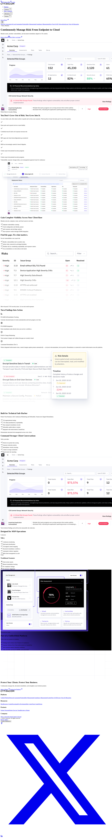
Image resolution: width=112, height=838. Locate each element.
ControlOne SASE (52, 697)
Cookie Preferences (6, 721)
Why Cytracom (8, 11)
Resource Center (7, 704)
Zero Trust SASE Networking (57, 24)
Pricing (40, 704)
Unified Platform (5, 697)
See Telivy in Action (15, 37)
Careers (11, 716)
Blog (2, 704)
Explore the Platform (15, 689)
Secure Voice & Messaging (72, 24)
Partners (7, 16)
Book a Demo (4, 37)
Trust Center (35, 704)
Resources (7, 13)
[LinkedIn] (2, 836)
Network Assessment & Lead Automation (11, 24)
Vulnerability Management (29, 24)
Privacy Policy (4, 719)
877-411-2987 (6, 2)
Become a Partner (25, 710)
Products (7, 9)
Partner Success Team (14, 710)
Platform (6, 7)
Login (13, 2)
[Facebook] (2, 723)
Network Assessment (14, 697)
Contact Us (15, 716)
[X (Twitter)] (56, 834)
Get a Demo (4, 20)
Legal (19, 716)
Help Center (29, 704)
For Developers (22, 704)
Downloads (15, 704)
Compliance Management (42, 24)
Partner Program (5, 710)
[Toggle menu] (2, 22)
